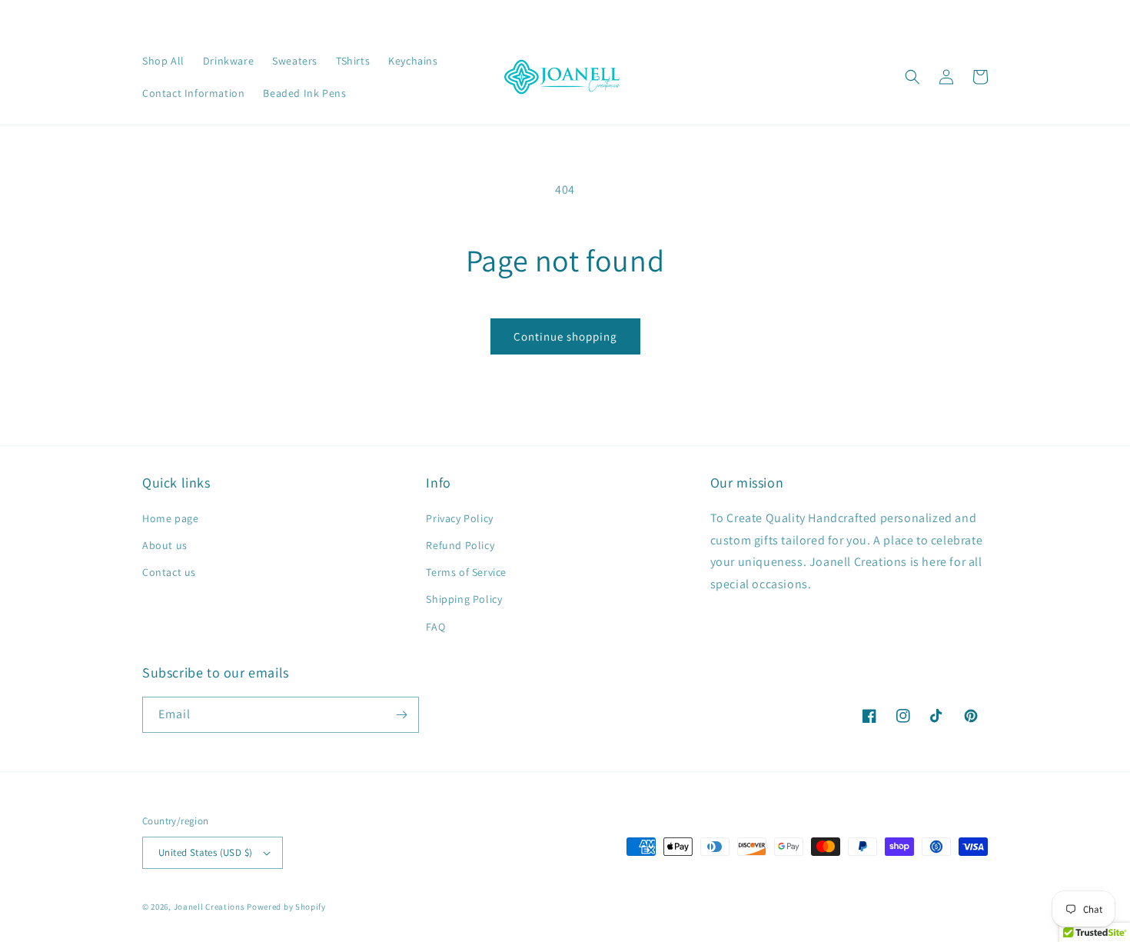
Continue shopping (565, 336)
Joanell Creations (209, 906)
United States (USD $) (205, 852)
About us (165, 545)
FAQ (435, 627)
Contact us (169, 572)
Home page (170, 518)
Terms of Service (466, 572)
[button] (912, 77)
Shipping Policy (464, 599)
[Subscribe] (401, 715)
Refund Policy (460, 545)
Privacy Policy (459, 518)
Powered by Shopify (286, 906)
